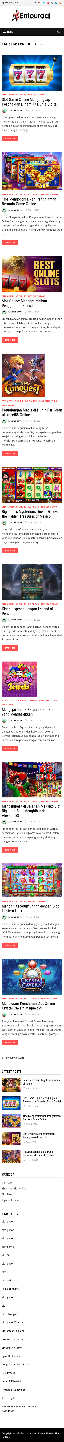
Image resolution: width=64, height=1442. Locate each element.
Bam (8, 1437)
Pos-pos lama (15, 1058)
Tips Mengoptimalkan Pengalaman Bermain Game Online (29, 201)
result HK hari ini (11, 1381)
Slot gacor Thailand (13, 1331)
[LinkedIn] (57, 2)
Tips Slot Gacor (36, 94)
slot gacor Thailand (13, 1322)
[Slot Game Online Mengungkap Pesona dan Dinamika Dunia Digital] (11, 1098)
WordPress (56, 1433)
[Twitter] (44, 2)
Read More (11, 138)
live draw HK (9, 1373)
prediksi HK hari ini (12, 1339)
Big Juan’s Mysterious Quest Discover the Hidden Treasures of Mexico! (31, 514)
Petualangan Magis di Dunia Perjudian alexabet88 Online (38, 1153)
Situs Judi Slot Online (14, 94)
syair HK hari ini (11, 1356)
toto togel (8, 1398)
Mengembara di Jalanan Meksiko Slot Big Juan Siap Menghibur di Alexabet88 (31, 811)
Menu (10, 31)
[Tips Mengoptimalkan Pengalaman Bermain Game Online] (11, 1116)
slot (4, 1272)
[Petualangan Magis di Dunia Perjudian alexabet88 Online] (11, 1152)
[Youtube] (39, 2)
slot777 (6, 1255)
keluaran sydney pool (14, 1389)
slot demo (8, 1246)
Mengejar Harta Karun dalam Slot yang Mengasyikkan (28, 711)
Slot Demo (33, 194)
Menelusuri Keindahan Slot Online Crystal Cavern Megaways (28, 1005)
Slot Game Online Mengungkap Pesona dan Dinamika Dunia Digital (30, 101)
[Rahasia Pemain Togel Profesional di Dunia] (11, 1080)
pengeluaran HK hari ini (15, 1364)
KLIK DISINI (8, 1410)
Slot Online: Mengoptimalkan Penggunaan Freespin (24, 303)
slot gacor (8, 1221)
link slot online (10, 1289)
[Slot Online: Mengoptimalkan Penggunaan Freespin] (11, 1134)
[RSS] (60, 2)
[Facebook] (35, 2)
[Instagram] (53, 2)
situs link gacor (10, 1314)
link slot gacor (10, 1280)
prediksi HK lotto (12, 1347)
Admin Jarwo (17, 110)
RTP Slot (7, 401)
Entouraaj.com (29, 1433)
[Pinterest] (48, 2)
